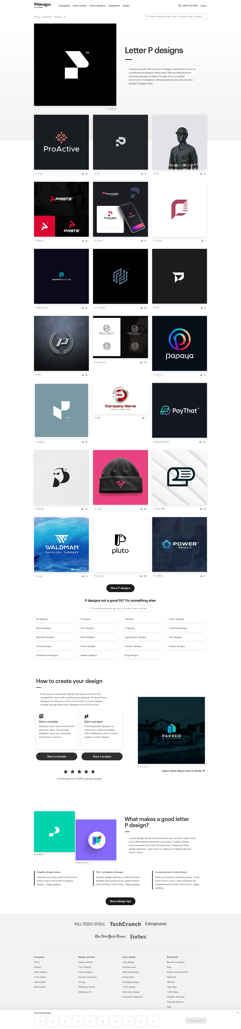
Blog (169, 967)
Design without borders (177, 972)
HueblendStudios (162, 441)
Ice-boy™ (144, 766)
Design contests (85, 962)
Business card (129, 967)
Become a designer (176, 962)
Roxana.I (100, 575)
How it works (80, 5)
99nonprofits (40, 987)
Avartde (159, 240)
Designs (58, 17)
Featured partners (175, 1002)
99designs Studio (86, 987)
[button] (238, 1013)
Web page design (131, 972)
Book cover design (131, 992)
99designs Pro (85, 992)
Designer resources (176, 997)
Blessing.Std (42, 307)
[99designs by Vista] (42, 5)
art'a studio (101, 307)
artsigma (112, 108)
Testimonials (40, 982)
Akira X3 (159, 374)
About (36, 962)
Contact (37, 967)
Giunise (41, 240)
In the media (40, 977)
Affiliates (171, 982)
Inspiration (114, 5)
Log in (203, 5)
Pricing (81, 982)
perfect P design (137, 83)
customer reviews (92, 778)
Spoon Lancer (83, 862)
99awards (171, 977)
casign (40, 173)
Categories (64, 5)
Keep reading (53, 884)
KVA (39, 374)
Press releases (40, 972)
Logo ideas (172, 987)
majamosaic (101, 362)
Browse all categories (132, 997)
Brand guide (128, 977)
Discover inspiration (87, 977)
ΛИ (98, 173)
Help (169, 1007)
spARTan (159, 575)
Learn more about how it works (182, 770)
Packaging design (131, 982)
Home (37, 17)
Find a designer (97, 5)
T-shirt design (129, 987)
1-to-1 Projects (84, 967)
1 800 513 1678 (190, 5)
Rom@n (41, 508)
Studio (126, 5)
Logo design (128, 962)
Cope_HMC (160, 508)
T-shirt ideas (172, 992)
